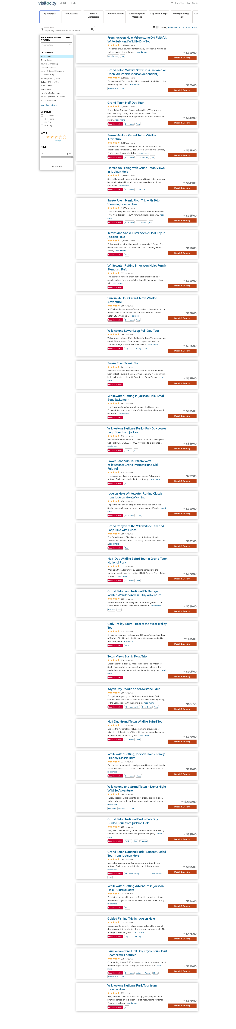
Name (194, 27)
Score (181, 27)
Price (188, 27)
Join (188, 3)
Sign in (195, 3)
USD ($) (63, 3)
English (74, 3)
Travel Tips (179, 3)
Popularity (172, 27)
